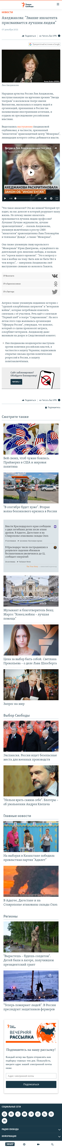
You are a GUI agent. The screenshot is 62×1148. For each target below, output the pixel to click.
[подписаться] (4, 1120)
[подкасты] (24, 1144)
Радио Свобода (15, 152)
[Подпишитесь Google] (4, 1114)
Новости (7, 12)
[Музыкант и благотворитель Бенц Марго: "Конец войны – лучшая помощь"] (31, 591)
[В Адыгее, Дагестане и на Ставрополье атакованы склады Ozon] (31, 881)
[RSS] (44, 1114)
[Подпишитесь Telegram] (31, 1114)
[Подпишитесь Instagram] (38, 1114)
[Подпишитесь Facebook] (11, 1114)
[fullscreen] (57, 198)
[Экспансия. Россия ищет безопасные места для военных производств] (31, 736)
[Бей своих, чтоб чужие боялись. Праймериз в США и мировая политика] (31, 439)
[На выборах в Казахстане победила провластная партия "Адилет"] (31, 836)
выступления (25, 127)
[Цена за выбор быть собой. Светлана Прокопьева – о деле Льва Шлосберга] (31, 639)
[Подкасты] (51, 1114)
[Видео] (38, 1144)
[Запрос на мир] (31, 684)
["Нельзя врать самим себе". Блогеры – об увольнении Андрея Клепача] (31, 780)
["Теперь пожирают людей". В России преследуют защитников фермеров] (31, 985)
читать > (16, 382)
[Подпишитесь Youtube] (24, 1114)
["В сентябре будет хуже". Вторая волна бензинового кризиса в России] (31, 487)
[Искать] (52, 1144)
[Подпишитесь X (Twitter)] (18, 1114)
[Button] (29, 36)
